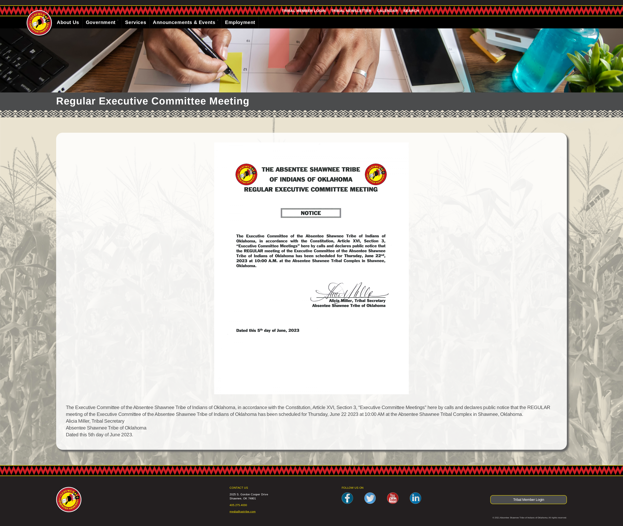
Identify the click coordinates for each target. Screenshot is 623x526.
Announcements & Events (185, 22)
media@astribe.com (243, 511)
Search (411, 11)
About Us (68, 22)
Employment (240, 22)
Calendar (387, 11)
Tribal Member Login (304, 11)
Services (135, 22)
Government (101, 22)
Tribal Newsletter (351, 11)
